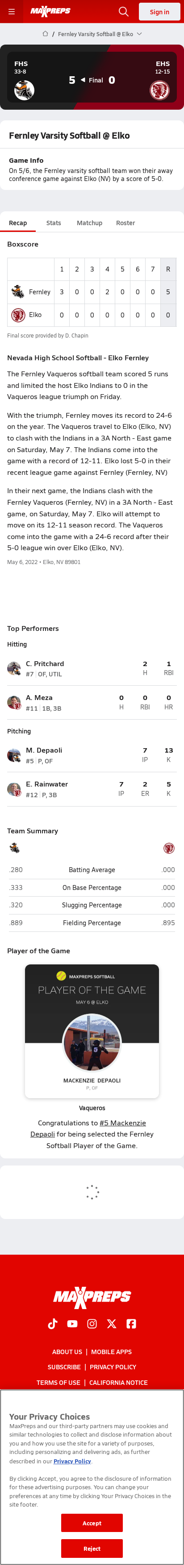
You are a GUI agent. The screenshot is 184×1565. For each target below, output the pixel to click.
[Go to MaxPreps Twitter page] (111, 1324)
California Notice (118, 1381)
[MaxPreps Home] (50, 11)
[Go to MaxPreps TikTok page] (52, 1324)
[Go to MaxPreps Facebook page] (131, 1324)
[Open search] (123, 11)
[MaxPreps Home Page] (45, 34)
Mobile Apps (111, 1351)
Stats (53, 222)
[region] (92, 1477)
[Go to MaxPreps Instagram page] (92, 1324)
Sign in (159, 11)
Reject (92, 1548)
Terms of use (58, 1381)
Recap (18, 222)
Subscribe (64, 1366)
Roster (125, 222)
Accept (92, 1523)
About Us (67, 1351)
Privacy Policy (113, 1366)
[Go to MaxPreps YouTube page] (72, 1324)
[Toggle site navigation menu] (11, 11)
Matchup (89, 222)
